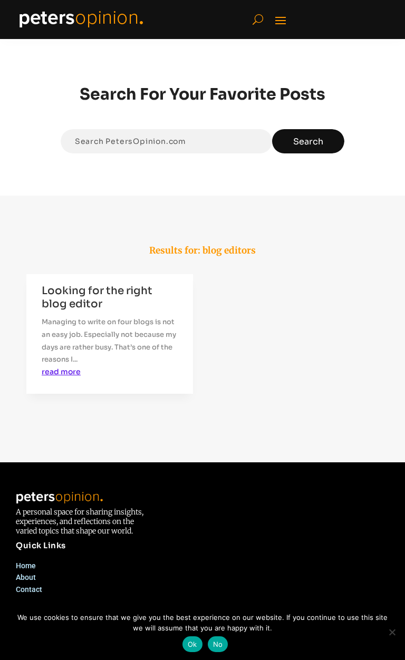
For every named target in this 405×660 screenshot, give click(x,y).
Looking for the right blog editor (97, 297)
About (26, 577)
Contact (29, 589)
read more (61, 371)
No (218, 644)
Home (26, 565)
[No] (392, 632)
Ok (192, 644)
